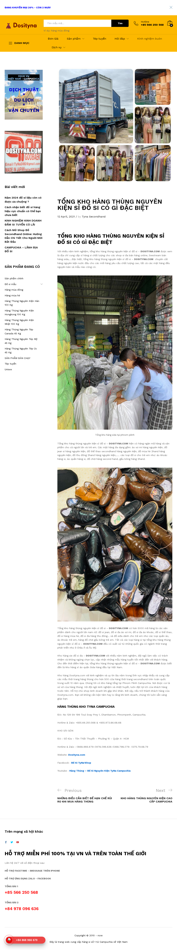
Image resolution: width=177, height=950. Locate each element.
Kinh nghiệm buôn (149, 38)
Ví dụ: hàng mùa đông (56, 30)
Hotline (145, 21)
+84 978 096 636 (22, 908)
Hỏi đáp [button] (120, 38)
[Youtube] (18, 842)
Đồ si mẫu (10, 284)
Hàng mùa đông (14, 289)
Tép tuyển (99, 38)
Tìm (120, 23)
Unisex (8, 369)
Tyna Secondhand (94, 216)
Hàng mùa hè (12, 295)
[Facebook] (6, 842)
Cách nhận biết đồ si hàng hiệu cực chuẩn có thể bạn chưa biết (23, 211)
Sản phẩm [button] (74, 38)
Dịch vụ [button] (57, 47)
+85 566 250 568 (21, 892)
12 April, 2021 (66, 216)
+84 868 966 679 (27, 940)
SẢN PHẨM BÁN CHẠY (17, 358)
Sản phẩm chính (14, 278)
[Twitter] (12, 842)
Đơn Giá (53, 38)
